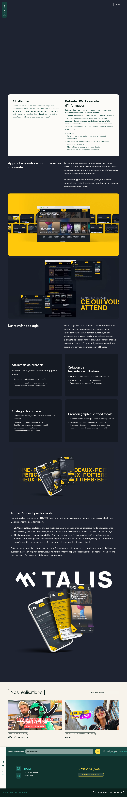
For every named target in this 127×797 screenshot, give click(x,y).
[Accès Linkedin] (18, 776)
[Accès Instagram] (18, 768)
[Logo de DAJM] (4, 7)
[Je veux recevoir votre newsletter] (97, 751)
